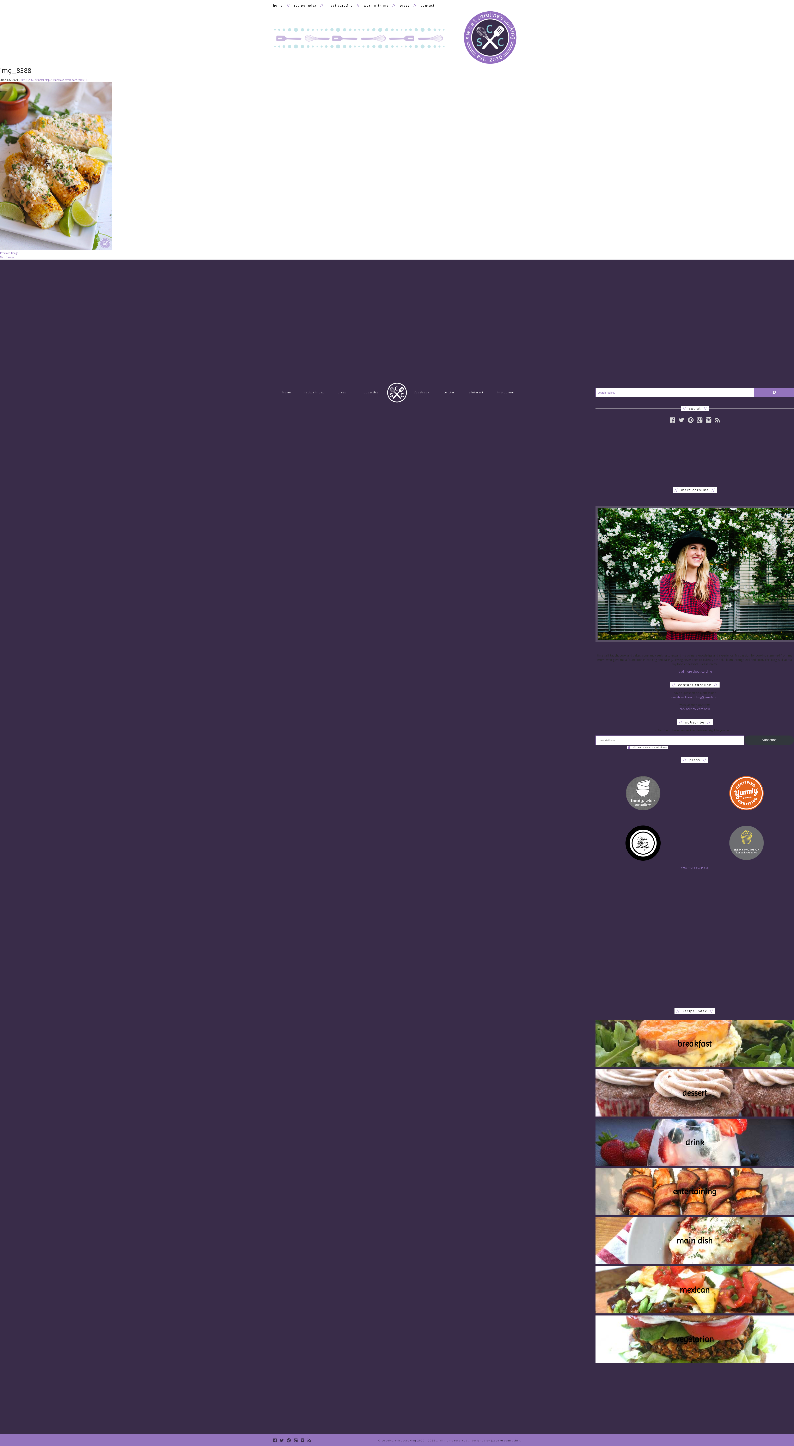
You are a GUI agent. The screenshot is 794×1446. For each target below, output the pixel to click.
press (405, 5)
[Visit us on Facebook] (672, 420)
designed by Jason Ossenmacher (496, 1440)
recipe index (305, 5)
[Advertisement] (695, 455)
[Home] (490, 38)
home (278, 5)
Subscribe (769, 740)
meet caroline (340, 5)
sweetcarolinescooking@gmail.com (694, 697)
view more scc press (694, 867)
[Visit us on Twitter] (681, 420)
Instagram (505, 392)
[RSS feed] (717, 420)
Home (286, 392)
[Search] (774, 392)
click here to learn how (695, 709)
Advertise (371, 392)
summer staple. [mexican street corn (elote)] (61, 79)
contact (428, 5)
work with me (376, 5)
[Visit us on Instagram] (708, 420)
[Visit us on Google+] (699, 420)
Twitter (449, 392)
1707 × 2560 (26, 79)
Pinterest (476, 392)
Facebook (421, 392)
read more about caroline (695, 671)
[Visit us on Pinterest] (691, 420)
